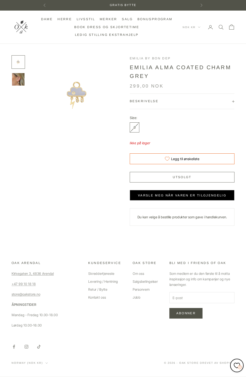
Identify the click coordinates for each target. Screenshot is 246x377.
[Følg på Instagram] (26, 346)
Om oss (138, 273)
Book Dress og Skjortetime (106, 27)
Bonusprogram (154, 19)
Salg (127, 19)
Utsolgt (182, 177)
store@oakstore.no (26, 294)
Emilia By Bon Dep (150, 58)
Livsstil (86, 19)
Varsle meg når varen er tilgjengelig (182, 195)
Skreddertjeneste (101, 273)
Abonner (186, 313)
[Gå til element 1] (18, 62)
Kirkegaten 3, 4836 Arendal (33, 273)
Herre (64, 19)
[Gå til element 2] (18, 79)
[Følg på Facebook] (14, 346)
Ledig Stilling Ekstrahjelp (107, 35)
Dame (47, 19)
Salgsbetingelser (145, 281)
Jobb (137, 297)
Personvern (141, 289)
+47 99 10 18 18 (24, 284)
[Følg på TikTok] (39, 346)
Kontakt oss (97, 297)
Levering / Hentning (103, 281)
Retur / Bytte (97, 289)
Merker (108, 19)
